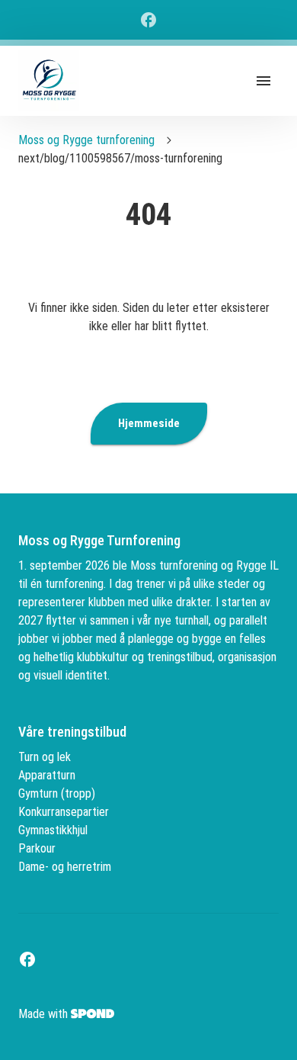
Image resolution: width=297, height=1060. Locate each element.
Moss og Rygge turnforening (86, 140)
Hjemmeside (149, 423)
